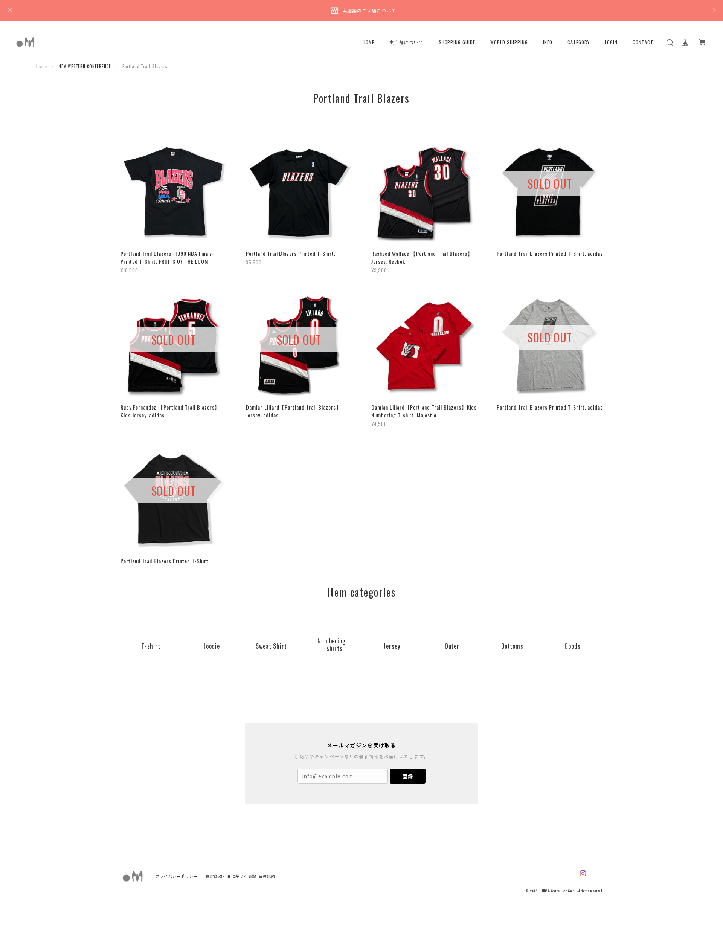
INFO (548, 42)
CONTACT (643, 42)
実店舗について (406, 42)
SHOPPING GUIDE (457, 42)
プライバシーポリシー (177, 876)
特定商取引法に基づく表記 (231, 876)
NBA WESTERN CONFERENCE (85, 66)
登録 (408, 776)
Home (41, 66)
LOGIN (611, 42)
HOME (368, 42)
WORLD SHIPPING (509, 42)
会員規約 (267, 876)
